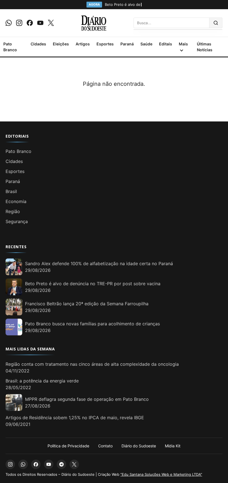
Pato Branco (10, 47)
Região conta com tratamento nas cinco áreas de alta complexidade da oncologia (92, 364)
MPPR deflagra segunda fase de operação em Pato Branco (87, 399)
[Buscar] (215, 23)
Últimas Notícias (204, 47)
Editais (165, 44)
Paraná (127, 44)
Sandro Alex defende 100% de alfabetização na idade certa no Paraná (99, 263)
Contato (105, 445)
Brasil (11, 191)
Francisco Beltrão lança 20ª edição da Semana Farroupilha (86, 303)
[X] (51, 23)
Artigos (83, 44)
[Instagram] (19, 23)
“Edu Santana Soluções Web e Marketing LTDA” (161, 474)
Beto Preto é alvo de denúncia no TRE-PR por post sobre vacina (92, 283)
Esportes (105, 44)
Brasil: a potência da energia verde (42, 381)
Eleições (61, 44)
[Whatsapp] (9, 23)
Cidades (38, 44)
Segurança (17, 221)
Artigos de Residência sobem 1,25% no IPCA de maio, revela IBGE (75, 417)
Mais (183, 44)
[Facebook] (30, 23)
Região (13, 211)
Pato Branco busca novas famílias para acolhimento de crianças (92, 323)
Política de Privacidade (68, 445)
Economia (16, 201)
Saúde (146, 44)
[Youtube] (40, 23)
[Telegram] (61, 464)
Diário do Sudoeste (139, 445)
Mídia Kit (172, 445)
